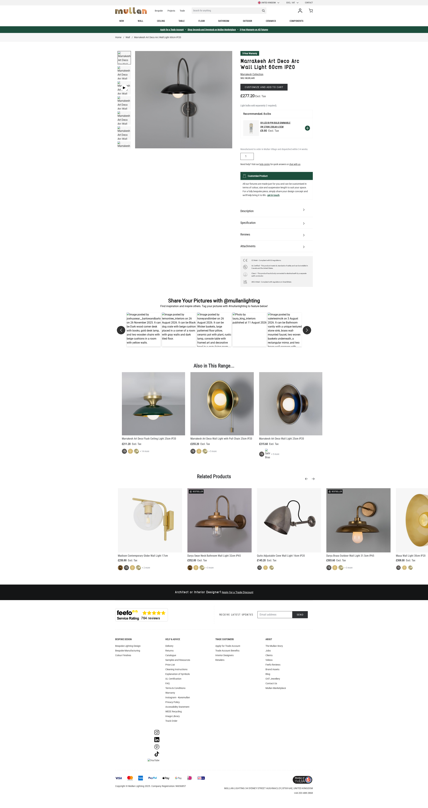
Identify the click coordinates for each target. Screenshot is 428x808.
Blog (267, 674)
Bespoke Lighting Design (128, 646)
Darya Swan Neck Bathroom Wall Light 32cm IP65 (214, 555)
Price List (170, 664)
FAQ (167, 683)
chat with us (294, 164)
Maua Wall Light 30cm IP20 (410, 555)
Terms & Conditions (175, 688)
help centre (264, 164)
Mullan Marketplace (275, 688)
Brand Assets (272, 669)
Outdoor (247, 21)
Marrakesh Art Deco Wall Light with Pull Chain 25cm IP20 (221, 438)
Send (300, 614)
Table (182, 21)
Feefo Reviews (272, 664)
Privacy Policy (172, 702)
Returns (169, 650)
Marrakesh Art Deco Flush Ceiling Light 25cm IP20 (149, 438)
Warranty (170, 692)
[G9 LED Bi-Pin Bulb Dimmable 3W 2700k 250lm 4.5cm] (251, 128)
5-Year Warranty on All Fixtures (254, 29)
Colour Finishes (123, 655)
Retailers (219, 660)
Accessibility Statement (177, 706)
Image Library (172, 716)
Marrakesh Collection (251, 74)
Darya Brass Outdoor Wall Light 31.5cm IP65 (350, 555)
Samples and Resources (177, 660)
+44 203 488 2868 (303, 793)
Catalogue (170, 655)
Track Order (171, 721)
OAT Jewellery (272, 678)
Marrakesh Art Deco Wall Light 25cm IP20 (281, 438)
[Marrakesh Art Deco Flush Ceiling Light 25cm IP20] (153, 403)
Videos (269, 660)
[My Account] (300, 10)
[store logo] (131, 10)
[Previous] (307, 479)
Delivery (169, 646)
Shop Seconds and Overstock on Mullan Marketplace (212, 29)
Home (118, 37)
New (121, 21)
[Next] (314, 479)
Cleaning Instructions (176, 669)
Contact (309, 3)
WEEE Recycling (173, 711)
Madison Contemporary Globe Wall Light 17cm (143, 555)
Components (296, 21)
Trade (182, 10)
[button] (144, 330)
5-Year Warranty (249, 53)
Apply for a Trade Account (172, 29)
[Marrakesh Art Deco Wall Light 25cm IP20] (290, 403)
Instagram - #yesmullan (177, 697)
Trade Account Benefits (227, 650)
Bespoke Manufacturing (127, 650)
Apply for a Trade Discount (237, 592)
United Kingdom (268, 3)
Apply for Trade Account (227, 646)
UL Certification (173, 678)
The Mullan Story (274, 646)
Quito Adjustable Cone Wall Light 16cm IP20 (281, 555)
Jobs (268, 650)
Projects (171, 10)
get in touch (273, 195)
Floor (201, 21)
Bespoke (159, 10)
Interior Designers (224, 655)
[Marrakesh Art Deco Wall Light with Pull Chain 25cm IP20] (222, 403)
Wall (140, 21)
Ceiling (161, 21)
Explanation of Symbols (177, 674)
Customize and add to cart (264, 87)
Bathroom (223, 21)
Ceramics (271, 21)
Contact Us (271, 683)
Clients (269, 655)
